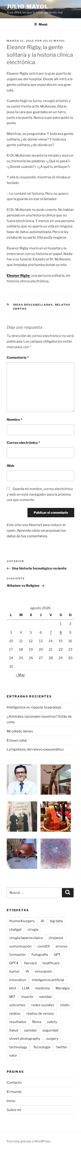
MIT (12, 997)
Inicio (11, 1101)
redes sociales (42, 1005)
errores (62, 946)
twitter (61, 1047)
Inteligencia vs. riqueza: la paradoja (34, 707)
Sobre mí (14, 1110)
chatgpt (15, 930)
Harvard (30, 963)
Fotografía (40, 955)
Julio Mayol (27, 6)
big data (56, 921)
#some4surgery (22, 921)
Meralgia (63, 988)
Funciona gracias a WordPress (28, 1141)
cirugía (32, 930)
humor (14, 971)
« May (20, 675)
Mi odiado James (20, 731)
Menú (43, 24)
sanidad (30, 1030)
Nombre (14, 420)
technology (18, 1047)
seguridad (50, 1030)
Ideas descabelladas (33, 304)
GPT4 (13, 963)
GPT (57, 955)
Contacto (14, 1083)
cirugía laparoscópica (26, 938)
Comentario (18, 358)
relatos (14, 1014)
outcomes (17, 1005)
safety (52, 1022)
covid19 (43, 946)
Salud (13, 1030)
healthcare (51, 963)
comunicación (20, 946)
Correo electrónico (23, 443)
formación (17, 955)
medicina (42, 988)
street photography (24, 1039)
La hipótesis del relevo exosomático (35, 749)
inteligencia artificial (48, 980)
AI (42, 921)
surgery (52, 1039)
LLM (25, 988)
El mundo (14, 1092)
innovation (17, 980)
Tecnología (41, 1047)
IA (27, 971)
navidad (45, 997)
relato (65, 1005)
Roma (36, 1022)
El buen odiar (17, 740)
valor (13, 1055)
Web (10, 466)
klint (12, 988)
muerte (27, 997)
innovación (43, 971)
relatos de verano (40, 1014)
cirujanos (56, 938)
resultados (17, 1022)
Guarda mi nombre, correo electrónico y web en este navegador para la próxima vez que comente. (40, 494)
